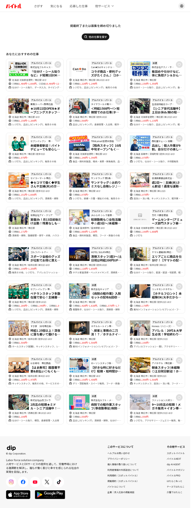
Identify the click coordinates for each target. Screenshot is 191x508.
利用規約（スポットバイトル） (123, 475)
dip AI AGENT (173, 464)
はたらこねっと (174, 481)
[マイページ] (181, 6)
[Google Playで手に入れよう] (50, 494)
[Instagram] (11, 482)
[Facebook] (23, 482)
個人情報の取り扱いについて (122, 464)
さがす (38, 6)
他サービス (102, 6)
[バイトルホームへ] (13, 6)
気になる (56, 6)
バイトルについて (116, 486)
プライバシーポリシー (118, 458)
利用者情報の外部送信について (123, 469)
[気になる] (57, 64)
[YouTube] (35, 482)
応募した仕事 (79, 6)
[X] (47, 482)
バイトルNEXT (174, 458)
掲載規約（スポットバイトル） (123, 481)
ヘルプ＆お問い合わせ (118, 453)
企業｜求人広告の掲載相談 (120, 492)
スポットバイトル (176, 453)
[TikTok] (59, 482)
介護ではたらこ (174, 492)
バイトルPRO (173, 475)
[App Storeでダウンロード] (18, 494)
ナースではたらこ (175, 486)
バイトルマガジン (176, 469)
